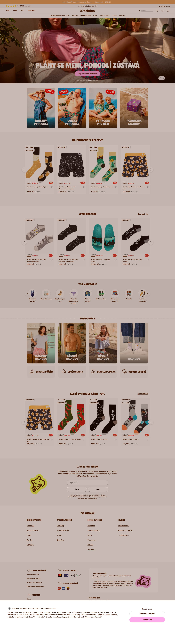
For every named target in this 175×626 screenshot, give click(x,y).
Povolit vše (147, 620)
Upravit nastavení (147, 614)
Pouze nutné (147, 609)
